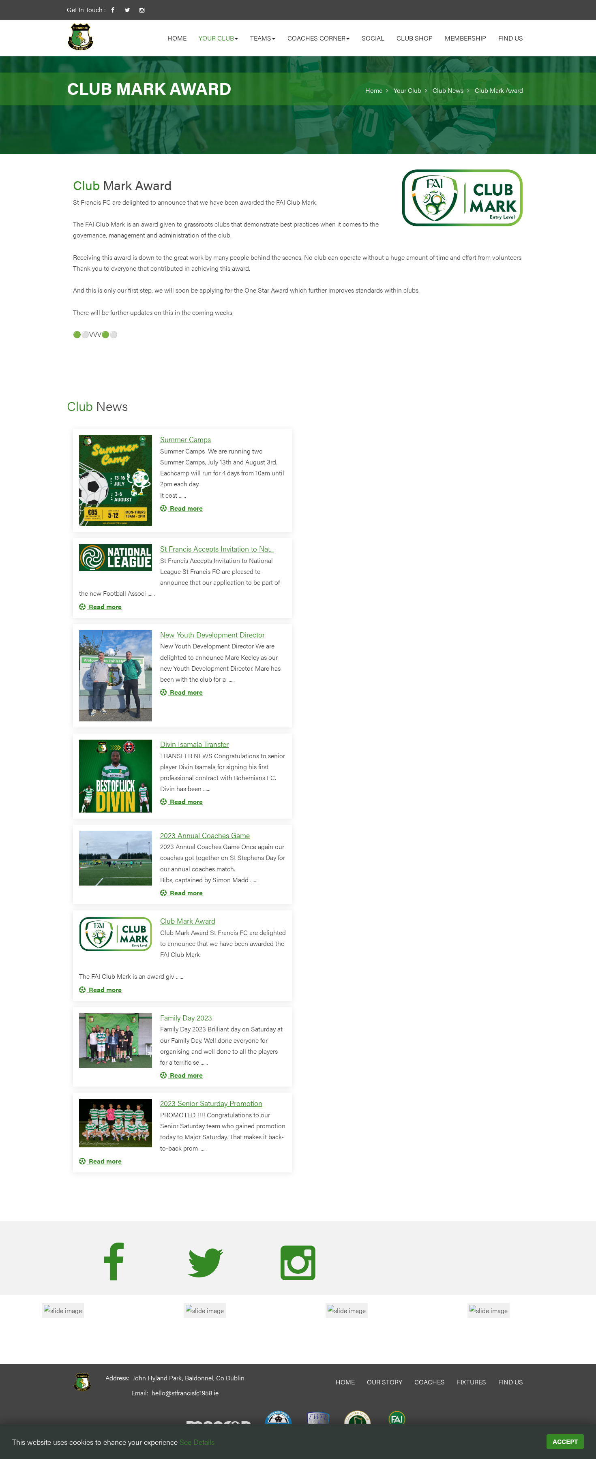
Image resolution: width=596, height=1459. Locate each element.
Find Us (510, 38)
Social (373, 38)
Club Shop (415, 38)
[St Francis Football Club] (80, 36)
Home (177, 38)
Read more (185, 508)
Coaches (429, 1381)
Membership (465, 38)
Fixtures (471, 1381)
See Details (197, 1442)
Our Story (384, 1381)
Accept (565, 1441)
